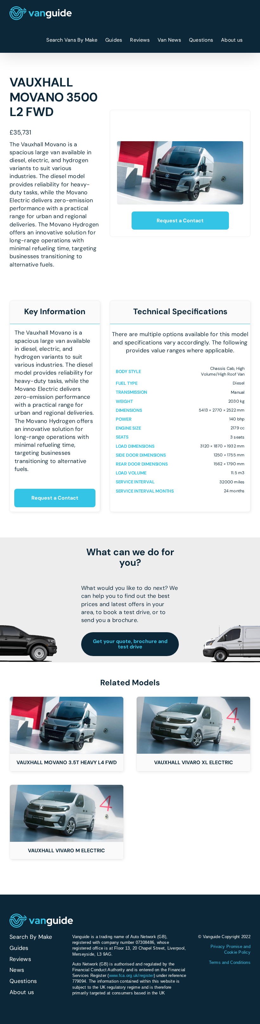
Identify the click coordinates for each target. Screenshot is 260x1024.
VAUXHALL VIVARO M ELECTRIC (66, 850)
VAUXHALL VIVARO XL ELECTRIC (193, 762)
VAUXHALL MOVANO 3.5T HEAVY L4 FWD (66, 762)
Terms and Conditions (229, 962)
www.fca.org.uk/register (131, 975)
